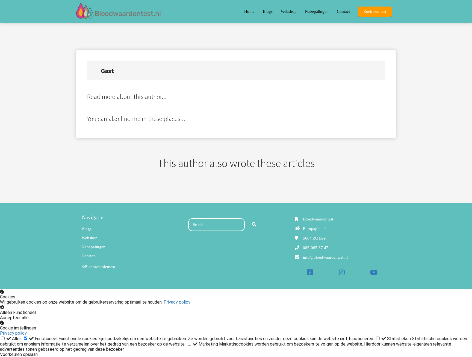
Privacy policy (177, 302)
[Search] (254, 224)
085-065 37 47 (315, 248)
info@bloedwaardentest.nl (325, 257)
